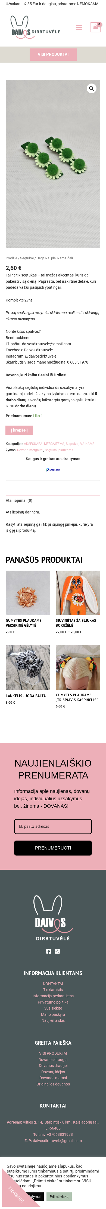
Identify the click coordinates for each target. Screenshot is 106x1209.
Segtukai (27, 258)
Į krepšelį (19, 430)
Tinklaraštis (53, 989)
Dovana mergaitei (30, 450)
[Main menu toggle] (79, 27)
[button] (53, 54)
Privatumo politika (53, 1002)
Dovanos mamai (53, 1078)
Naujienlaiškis (53, 1020)
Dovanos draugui (53, 1059)
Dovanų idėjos (53, 1072)
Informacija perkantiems (53, 996)
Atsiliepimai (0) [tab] (19, 500)
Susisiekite (53, 1008)
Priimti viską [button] (59, 1197)
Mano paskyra (53, 1014)
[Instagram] (57, 951)
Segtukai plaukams (59, 450)
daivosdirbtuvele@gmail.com (57, 1141)
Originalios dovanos (53, 1084)
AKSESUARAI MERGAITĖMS (44, 444)
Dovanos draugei (53, 1065)
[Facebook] (48, 951)
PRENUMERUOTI (53, 848)
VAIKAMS (87, 444)
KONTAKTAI (53, 984)
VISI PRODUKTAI (53, 1053)
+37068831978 (60, 1134)
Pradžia (11, 258)
